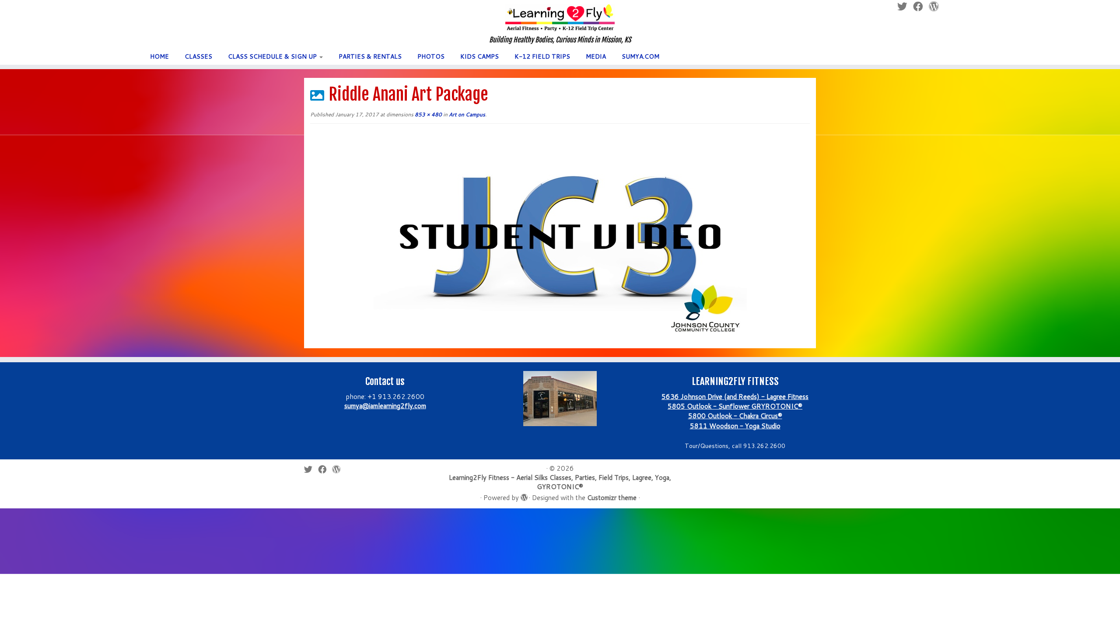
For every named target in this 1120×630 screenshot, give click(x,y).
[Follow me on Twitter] (311, 469)
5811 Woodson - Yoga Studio (735, 425)
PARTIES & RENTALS (370, 56)
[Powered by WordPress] (524, 496)
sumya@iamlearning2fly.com (385, 405)
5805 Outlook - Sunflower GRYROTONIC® (735, 406)
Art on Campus (466, 114)
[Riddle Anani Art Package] (560, 236)
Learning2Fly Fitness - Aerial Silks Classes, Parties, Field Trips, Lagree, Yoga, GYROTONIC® (560, 482)
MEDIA (596, 56)
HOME (159, 56)
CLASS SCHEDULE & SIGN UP (273, 56)
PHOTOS (430, 56)
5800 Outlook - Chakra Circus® (735, 415)
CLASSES (198, 56)
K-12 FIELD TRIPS (542, 56)
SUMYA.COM (640, 56)
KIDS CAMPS (479, 56)
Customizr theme (612, 497)
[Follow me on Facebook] (325, 469)
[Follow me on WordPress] (339, 469)
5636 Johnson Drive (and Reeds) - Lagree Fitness (735, 396)
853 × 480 (427, 114)
